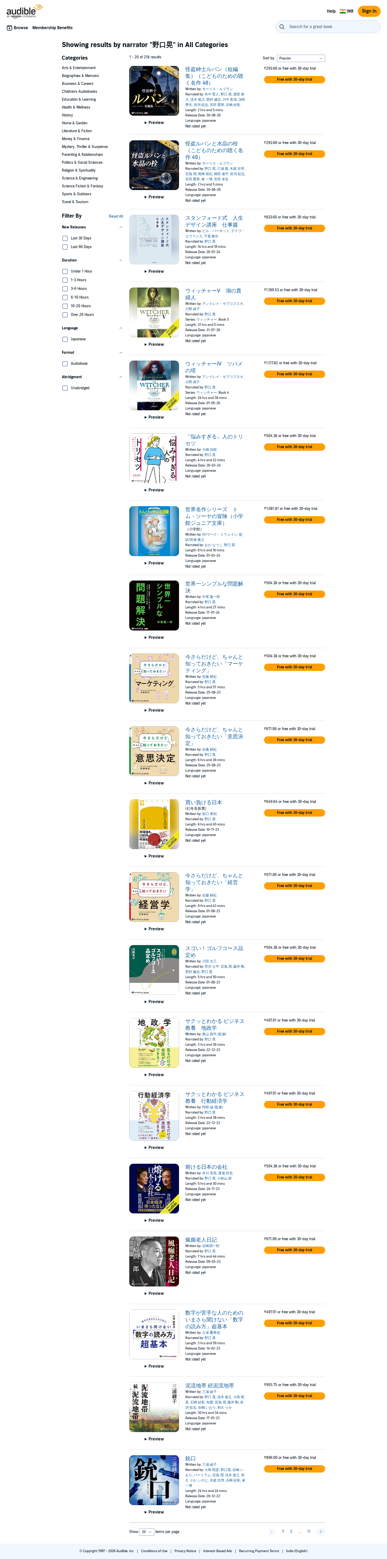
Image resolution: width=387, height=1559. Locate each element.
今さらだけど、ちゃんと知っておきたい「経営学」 (214, 883)
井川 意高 (209, 1173)
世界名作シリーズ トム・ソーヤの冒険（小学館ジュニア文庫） (214, 516)
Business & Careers (77, 83)
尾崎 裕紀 (205, 174)
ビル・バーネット (216, 231)
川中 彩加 (229, 100)
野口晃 (226, 1470)
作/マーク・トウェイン (219, 534)
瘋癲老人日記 (201, 1240)
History (67, 115)
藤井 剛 (238, 967)
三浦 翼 (222, 169)
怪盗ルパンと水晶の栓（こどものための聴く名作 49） (214, 151)
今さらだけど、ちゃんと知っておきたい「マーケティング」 (214, 664)
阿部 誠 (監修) (212, 1107)
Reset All (116, 216)
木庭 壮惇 (237, 169)
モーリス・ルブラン (217, 89)
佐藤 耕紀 (209, 677)
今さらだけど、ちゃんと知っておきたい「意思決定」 (214, 737)
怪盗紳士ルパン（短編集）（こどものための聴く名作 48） (214, 76)
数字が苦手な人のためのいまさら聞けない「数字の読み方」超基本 (214, 1320)
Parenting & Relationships (82, 154)
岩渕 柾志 (201, 105)
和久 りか (224, 1408)
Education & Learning (79, 99)
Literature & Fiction (77, 131)
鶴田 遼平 (221, 174)
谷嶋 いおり (207, 1408)
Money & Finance (76, 139)
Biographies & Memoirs (80, 76)
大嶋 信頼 (209, 450)
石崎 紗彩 (233, 105)
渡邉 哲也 (225, 1173)
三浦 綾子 (209, 1392)
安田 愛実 (217, 105)
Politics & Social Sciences (82, 162)
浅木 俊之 (197, 100)
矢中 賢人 (212, 94)
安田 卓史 (221, 179)
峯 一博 (206, 179)
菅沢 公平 (212, 967)
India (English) (296, 1551)
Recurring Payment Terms (259, 1551)
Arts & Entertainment (79, 68)
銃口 (190, 1458)
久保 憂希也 (211, 1333)
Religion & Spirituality (79, 170)
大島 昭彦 (212, 1470)
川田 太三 (209, 961)
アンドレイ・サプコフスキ (222, 304)
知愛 (209, 1402)
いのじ (203, 1480)
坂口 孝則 (209, 814)
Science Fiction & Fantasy (82, 186)
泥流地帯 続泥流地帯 (209, 1386)
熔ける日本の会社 (206, 1167)
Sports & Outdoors (76, 194)
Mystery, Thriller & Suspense (85, 147)
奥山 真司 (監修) (214, 1034)
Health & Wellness (76, 107)
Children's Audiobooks (79, 91)
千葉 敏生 (211, 236)
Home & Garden (74, 123)
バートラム (202, 1475)
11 (308, 1531)
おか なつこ (213, 545)
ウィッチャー (206, 319)
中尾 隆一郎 (211, 597)
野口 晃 (226, 94)
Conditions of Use (154, 1551)
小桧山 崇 (224, 1178)
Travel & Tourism (75, 202)
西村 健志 (213, 100)
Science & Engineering (80, 178)
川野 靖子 (192, 309)
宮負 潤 (190, 174)
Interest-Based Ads (218, 1551)
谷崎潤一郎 (210, 1246)
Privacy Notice (186, 1551)
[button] (92, 227)
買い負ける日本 (203, 802)
